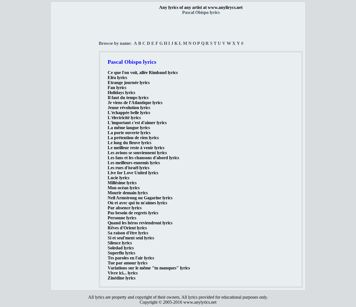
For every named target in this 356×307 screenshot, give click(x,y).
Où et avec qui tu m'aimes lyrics (137, 202)
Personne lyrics (122, 217)
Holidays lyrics (121, 92)
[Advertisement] (75, 97)
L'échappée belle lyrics (129, 112)
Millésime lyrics (122, 182)
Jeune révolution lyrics (129, 107)
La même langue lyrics (129, 127)
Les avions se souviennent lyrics (137, 152)
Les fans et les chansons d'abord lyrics (143, 157)
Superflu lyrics (121, 252)
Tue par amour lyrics (127, 263)
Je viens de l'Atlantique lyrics (135, 102)
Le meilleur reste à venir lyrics (136, 147)
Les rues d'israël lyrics (128, 167)
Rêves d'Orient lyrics (127, 227)
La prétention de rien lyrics (133, 137)
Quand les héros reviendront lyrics (140, 222)
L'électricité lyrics (124, 117)
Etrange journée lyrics (129, 82)
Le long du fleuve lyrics (129, 142)
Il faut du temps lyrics (128, 97)
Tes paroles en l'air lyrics (131, 258)
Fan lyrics (117, 87)
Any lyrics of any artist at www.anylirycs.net (201, 7)
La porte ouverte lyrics (129, 132)
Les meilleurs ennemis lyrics (134, 162)
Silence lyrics (120, 242)
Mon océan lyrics (124, 187)
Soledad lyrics (121, 247)
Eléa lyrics (117, 77)
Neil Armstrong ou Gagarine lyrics (140, 197)
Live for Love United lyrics (133, 172)
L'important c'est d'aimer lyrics (137, 122)
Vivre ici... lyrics (123, 273)
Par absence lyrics (125, 207)
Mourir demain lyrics (128, 192)
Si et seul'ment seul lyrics (131, 237)
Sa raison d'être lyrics (128, 232)
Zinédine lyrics (121, 278)
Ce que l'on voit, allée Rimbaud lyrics (143, 72)
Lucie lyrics (118, 177)
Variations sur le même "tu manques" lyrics (149, 268)
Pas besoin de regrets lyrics (133, 212)
